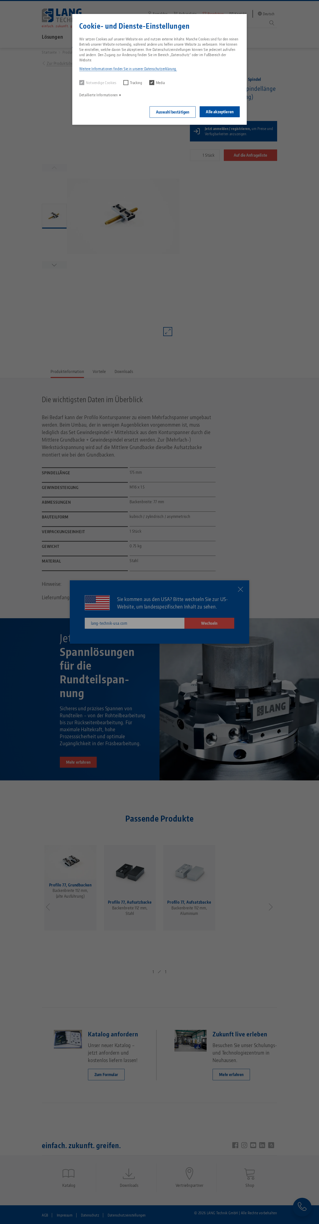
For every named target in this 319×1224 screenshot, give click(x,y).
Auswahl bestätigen (172, 112)
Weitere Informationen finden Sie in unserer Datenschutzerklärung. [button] (128, 69)
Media (160, 83)
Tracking (136, 83)
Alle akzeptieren (220, 111)
